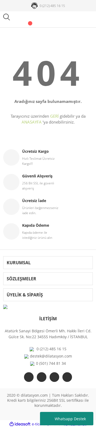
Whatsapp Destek (70, 418)
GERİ (54, 116)
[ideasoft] (20, 424)
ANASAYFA (32, 122)
